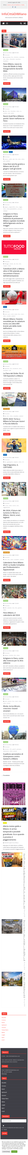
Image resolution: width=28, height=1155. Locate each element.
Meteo (5, 822)
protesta (15, 751)
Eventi (10, 151)
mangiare (5, 265)
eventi (12, 314)
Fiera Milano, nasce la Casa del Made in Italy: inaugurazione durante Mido (13, 67)
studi (9, 113)
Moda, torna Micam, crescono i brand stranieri (11, 708)
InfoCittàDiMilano (14, 14)
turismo (14, 505)
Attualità (6, 50)
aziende (11, 263)
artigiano (6, 207)
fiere (16, 608)
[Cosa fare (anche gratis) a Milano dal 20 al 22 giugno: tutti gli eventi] (14, 143)
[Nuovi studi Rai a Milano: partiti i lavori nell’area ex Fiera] (14, 95)
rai (20, 111)
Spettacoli (4, 1025)
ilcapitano (16, 462)
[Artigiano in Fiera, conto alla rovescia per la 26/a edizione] (14, 639)
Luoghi (3, 1035)
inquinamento (6, 751)
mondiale (9, 316)
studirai (12, 113)
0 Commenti (6, 55)
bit (4, 505)
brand (5, 314)
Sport (3, 1037)
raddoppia (5, 210)
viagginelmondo (6, 507)
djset (14, 159)
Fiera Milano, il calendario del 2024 (11, 613)
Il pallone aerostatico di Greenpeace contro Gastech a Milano (13, 756)
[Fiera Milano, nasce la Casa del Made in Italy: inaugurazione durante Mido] (14, 41)
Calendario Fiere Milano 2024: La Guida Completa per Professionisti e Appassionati (13, 566)
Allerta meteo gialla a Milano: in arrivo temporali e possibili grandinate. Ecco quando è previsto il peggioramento (13, 833)
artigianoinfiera (12, 207)
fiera (12, 57)
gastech (14, 749)
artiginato (6, 655)
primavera (20, 209)
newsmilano (18, 59)
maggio (20, 207)
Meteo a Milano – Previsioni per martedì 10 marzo (24, 985)
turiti (18, 505)
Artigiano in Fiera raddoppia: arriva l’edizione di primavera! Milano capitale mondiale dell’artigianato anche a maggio (14, 220)
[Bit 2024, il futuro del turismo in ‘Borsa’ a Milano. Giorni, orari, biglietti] (14, 489)
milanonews (12, 59)
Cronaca (4, 1020)
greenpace (19, 749)
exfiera (5, 111)
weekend (8, 161)
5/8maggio (6, 263)
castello (10, 159)
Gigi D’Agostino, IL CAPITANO (10, 466)
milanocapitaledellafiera (12, 209)
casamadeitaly (7, 57)
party (4, 161)
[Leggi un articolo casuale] (24, 23)
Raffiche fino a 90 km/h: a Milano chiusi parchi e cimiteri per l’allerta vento (24, 940)
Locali (3, 1040)
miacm (16, 701)
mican (20, 701)
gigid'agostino (10, 462)
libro (8, 416)
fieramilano (13, 111)
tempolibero (5, 61)
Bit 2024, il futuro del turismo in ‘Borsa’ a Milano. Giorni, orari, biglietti (12, 514)
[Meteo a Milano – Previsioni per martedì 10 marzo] (12, 990)
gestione (20, 608)
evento (15, 314)
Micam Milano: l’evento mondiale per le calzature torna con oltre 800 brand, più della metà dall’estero (14, 324)
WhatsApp (4, 1074)
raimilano (5, 113)
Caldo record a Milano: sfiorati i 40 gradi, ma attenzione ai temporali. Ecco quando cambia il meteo (24, 881)
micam (22, 314)
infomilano (16, 57)
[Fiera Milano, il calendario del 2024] (14, 591)
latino (19, 159)
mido (4, 59)
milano (7, 59)
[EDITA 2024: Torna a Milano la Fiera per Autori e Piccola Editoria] (14, 399)
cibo (14, 263)
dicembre (11, 655)
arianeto (6, 159)
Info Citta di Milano (8, 52)
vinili (10, 370)
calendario (9, 608)
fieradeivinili (15, 368)
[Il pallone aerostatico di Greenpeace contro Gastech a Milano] (14, 733)
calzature (9, 701)
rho (23, 462)
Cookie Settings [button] (6, 1151)
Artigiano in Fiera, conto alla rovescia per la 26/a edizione (13, 660)
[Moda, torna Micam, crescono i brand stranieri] (14, 685)
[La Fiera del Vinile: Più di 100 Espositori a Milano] (14, 352)
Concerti (4, 1027)
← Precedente (6, 775)
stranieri (8, 703)
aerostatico (6, 749)
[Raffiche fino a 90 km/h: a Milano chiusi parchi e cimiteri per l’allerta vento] (12, 945)
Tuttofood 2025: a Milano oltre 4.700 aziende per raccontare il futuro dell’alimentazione (13, 272)
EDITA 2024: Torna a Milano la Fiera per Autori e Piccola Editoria (14, 421)
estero (9, 314)
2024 (5, 608)
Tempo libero (6, 408)
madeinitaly (21, 57)
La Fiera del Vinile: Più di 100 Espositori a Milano (13, 374)
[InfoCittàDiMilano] (3, 23)
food (20, 263)
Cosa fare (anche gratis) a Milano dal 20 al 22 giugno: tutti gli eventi (14, 166)
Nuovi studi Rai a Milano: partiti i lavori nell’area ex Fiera (13, 118)
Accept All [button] (14, 1151)
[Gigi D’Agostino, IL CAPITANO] (14, 445)
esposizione (6, 368)
